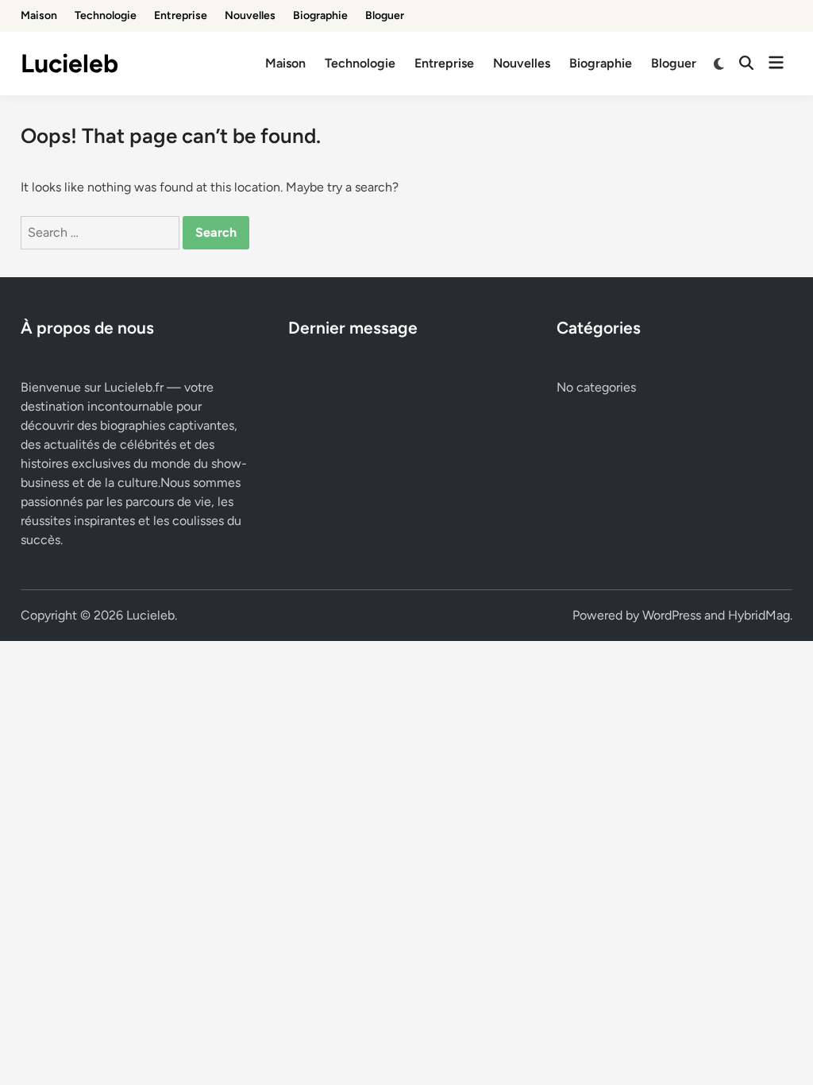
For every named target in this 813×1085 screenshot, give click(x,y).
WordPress (671, 615)
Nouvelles (250, 15)
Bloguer (384, 15)
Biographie (320, 15)
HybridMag (759, 615)
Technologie (106, 15)
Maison (39, 15)
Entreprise (180, 15)
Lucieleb (69, 63)
